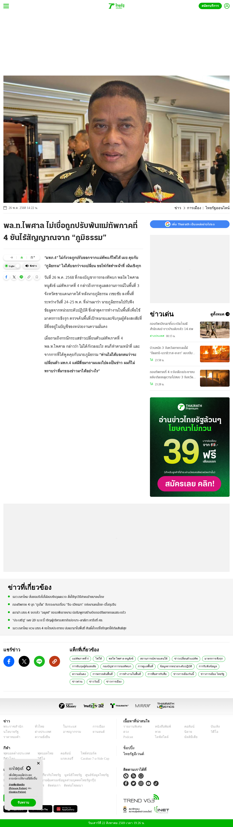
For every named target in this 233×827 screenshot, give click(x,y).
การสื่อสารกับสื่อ (152, 673)
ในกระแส (67, 726)
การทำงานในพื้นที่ (126, 673)
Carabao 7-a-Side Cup (92, 758)
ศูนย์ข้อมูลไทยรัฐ (89, 775)
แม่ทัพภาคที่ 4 (79, 658)
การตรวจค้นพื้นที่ (100, 673)
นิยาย (187, 731)
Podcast (129, 737)
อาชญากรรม (70, 731)
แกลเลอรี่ (62, 758)
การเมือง (197, 208)
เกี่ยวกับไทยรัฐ (48, 775)
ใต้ (151, 360)
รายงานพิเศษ (131, 726)
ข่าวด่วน (76, 681)
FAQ (106, 775)
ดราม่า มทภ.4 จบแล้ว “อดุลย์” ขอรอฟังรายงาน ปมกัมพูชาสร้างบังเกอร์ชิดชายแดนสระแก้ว (69, 612)
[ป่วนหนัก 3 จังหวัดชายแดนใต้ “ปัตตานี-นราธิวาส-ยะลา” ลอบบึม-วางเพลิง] (215, 354)
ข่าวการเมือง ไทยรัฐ (205, 673)
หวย (157, 731)
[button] (6, 277)
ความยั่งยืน (41, 737)
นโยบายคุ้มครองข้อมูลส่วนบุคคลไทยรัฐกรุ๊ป (51, 780)
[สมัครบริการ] (190, 447)
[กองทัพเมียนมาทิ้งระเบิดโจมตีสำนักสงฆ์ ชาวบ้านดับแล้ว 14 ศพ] (215, 330)
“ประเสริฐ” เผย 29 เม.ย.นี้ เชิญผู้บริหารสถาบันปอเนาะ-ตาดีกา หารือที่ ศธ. (58, 620)
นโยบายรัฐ (10, 731)
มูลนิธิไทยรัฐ (68, 775)
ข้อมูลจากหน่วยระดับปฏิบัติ (172, 666)
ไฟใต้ (96, 658)
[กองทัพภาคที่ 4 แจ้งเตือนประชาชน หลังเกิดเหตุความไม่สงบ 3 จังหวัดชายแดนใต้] (215, 378)
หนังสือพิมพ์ (162, 726)
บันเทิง (214, 726)
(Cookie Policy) (17, 792)
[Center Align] (38, 763)
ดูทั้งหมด (218, 314)
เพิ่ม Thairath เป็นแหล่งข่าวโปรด (193, 224)
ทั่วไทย (38, 726)
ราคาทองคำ (11, 737)
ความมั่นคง (78, 673)
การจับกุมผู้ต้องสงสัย (84, 666)
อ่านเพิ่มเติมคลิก (18, 787)
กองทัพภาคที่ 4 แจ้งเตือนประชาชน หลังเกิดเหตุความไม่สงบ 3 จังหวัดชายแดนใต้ (172, 375)
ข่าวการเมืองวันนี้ (178, 673)
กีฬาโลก (8, 758)
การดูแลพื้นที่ (144, 666)
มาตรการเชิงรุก (203, 658)
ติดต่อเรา (48, 785)
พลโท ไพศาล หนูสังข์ (116, 658)
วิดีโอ (213, 731)
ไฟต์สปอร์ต (83, 753)
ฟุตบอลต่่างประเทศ (15, 753)
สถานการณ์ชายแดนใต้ (146, 658)
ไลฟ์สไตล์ (160, 737)
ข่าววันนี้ (92, 681)
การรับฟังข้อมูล (202, 666)
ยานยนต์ (97, 731)
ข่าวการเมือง (111, 681)
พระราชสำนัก (11, 726)
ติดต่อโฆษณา (65, 785)
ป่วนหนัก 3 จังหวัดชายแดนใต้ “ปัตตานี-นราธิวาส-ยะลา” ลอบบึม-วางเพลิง (172, 351)
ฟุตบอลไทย (42, 753)
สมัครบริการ (211, 6)
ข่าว (182, 208)
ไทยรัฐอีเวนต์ (132, 754)
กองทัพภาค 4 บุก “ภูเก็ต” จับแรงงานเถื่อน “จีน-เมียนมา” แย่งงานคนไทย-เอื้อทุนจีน (64, 604)
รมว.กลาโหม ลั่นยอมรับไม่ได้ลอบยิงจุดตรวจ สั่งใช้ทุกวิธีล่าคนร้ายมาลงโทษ (58, 597)
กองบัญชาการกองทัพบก (116, 666)
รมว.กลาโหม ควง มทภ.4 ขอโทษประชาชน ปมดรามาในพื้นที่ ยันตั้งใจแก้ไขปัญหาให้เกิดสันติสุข (69, 628)
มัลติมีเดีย (190, 737)
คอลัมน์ (188, 726)
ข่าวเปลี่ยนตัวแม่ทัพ (176, 658)
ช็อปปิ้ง (128, 748)
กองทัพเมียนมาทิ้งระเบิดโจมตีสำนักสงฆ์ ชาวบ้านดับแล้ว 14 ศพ (171, 326)
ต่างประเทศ (156, 336)
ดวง (126, 731)
